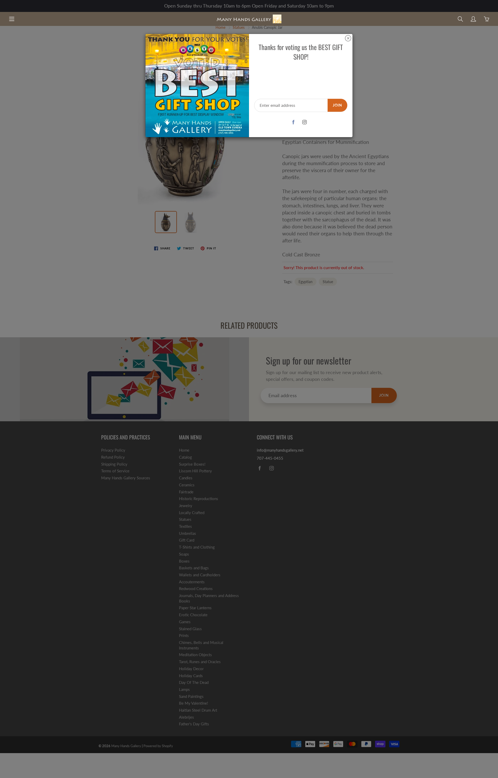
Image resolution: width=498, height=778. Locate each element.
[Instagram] (304, 122)
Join (337, 105)
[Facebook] (293, 122)
